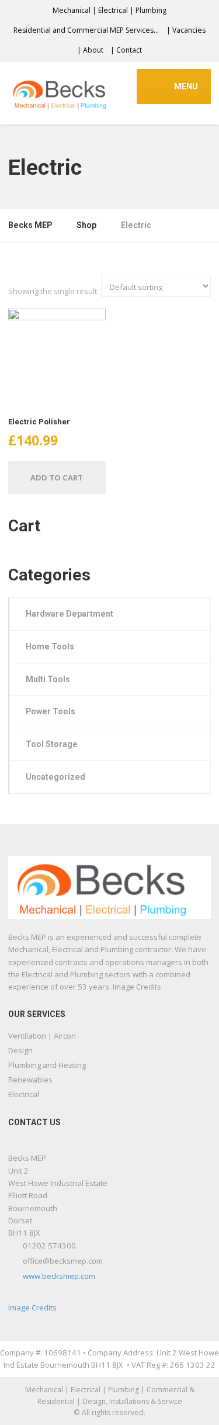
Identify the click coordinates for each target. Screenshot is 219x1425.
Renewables (30, 1079)
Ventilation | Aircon (42, 1035)
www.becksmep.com (59, 1276)
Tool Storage (52, 744)
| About (90, 50)
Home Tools (50, 646)
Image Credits (32, 1307)
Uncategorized (55, 776)
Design (20, 1050)
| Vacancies (186, 30)
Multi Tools (48, 679)
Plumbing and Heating (47, 1065)
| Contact (126, 50)
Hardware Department (69, 613)
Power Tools (50, 711)
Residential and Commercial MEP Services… (86, 30)
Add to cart (56, 477)
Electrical (23, 1094)
